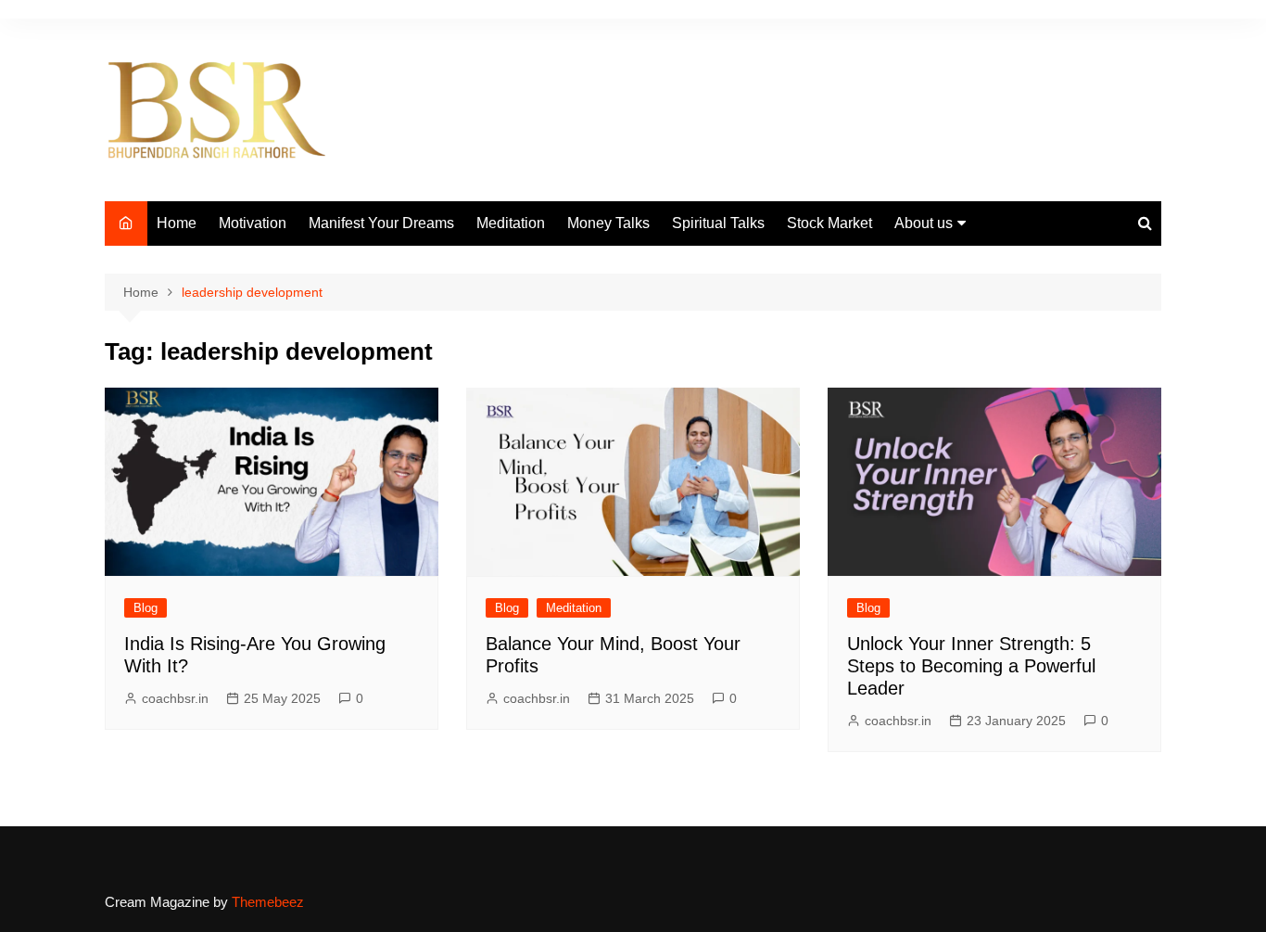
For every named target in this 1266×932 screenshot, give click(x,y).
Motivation (252, 223)
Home (176, 223)
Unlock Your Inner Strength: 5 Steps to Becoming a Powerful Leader (971, 665)
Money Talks (608, 223)
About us (923, 223)
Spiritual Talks (718, 223)
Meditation (510, 223)
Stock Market (829, 223)
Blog (145, 608)
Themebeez (268, 902)
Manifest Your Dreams (381, 223)
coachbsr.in (175, 698)
